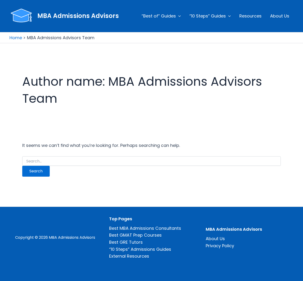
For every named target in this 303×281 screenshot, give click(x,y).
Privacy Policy (220, 246)
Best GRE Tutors (126, 242)
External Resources (129, 256)
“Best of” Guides (159, 16)
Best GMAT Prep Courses (135, 235)
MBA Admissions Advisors (78, 16)
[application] (178, 16)
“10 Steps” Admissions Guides (140, 249)
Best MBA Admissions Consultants (145, 228)
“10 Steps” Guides (207, 16)
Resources (250, 16)
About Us (279, 16)
